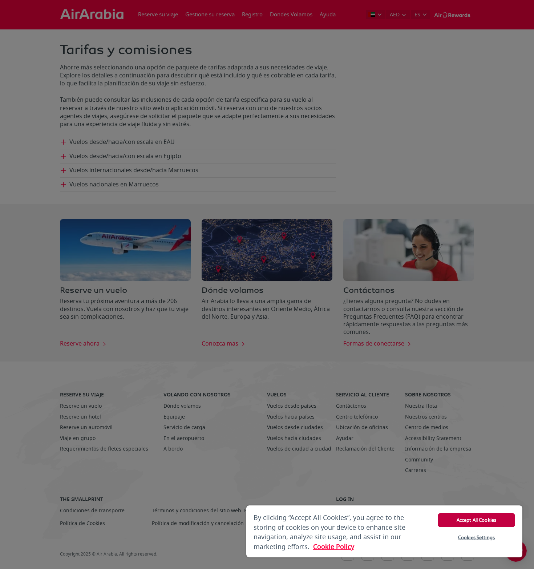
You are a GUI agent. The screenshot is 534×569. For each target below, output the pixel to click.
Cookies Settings (476, 537)
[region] (384, 531)
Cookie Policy (333, 547)
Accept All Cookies (476, 520)
